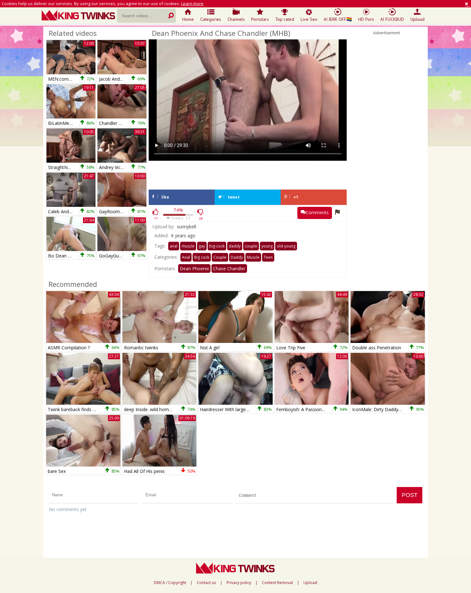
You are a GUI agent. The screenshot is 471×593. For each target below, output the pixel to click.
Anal (186, 257)
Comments (317, 212)
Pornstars (260, 19)
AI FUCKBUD (392, 19)
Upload (417, 19)
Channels (236, 19)
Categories (210, 19)
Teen (268, 257)
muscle (188, 246)
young (267, 246)
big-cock (217, 246)
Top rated (284, 19)
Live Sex (309, 19)
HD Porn (366, 19)
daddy (235, 246)
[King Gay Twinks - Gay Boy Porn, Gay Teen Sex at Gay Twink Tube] (79, 16)
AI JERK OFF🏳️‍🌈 (338, 19)
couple (251, 246)
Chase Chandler (229, 268)
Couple (220, 257)
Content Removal (277, 583)
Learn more (192, 3)
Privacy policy (239, 583)
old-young (286, 246)
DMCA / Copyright (170, 583)
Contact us (206, 583)
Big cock (201, 257)
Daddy (237, 257)
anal (174, 246)
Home (188, 19)
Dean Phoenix (194, 268)
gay (202, 246)
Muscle (253, 257)
